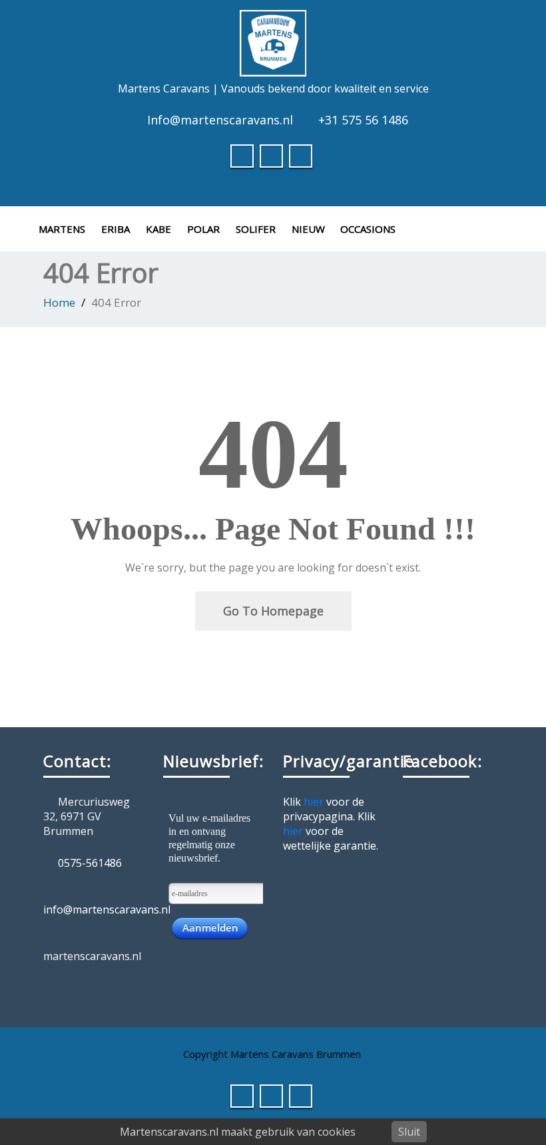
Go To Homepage (273, 611)
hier (314, 801)
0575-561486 (90, 863)
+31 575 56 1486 (363, 120)
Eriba (115, 229)
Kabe (158, 229)
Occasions (368, 229)
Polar (203, 229)
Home (59, 302)
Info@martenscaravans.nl (220, 120)
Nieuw (308, 229)
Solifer (256, 229)
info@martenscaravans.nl (106, 909)
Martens (62, 229)
